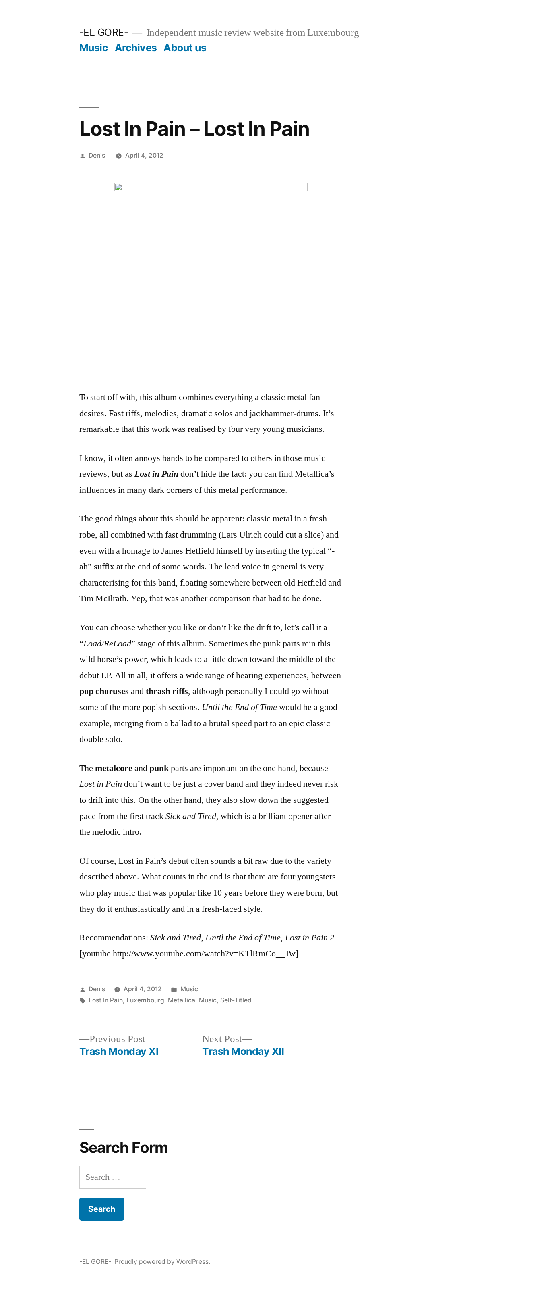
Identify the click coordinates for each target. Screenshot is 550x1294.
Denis (97, 155)
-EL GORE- (103, 32)
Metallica (181, 1000)
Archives (136, 48)
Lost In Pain (106, 1000)
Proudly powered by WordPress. (162, 1261)
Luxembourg (145, 1000)
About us (184, 48)
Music (93, 48)
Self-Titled (236, 1000)
